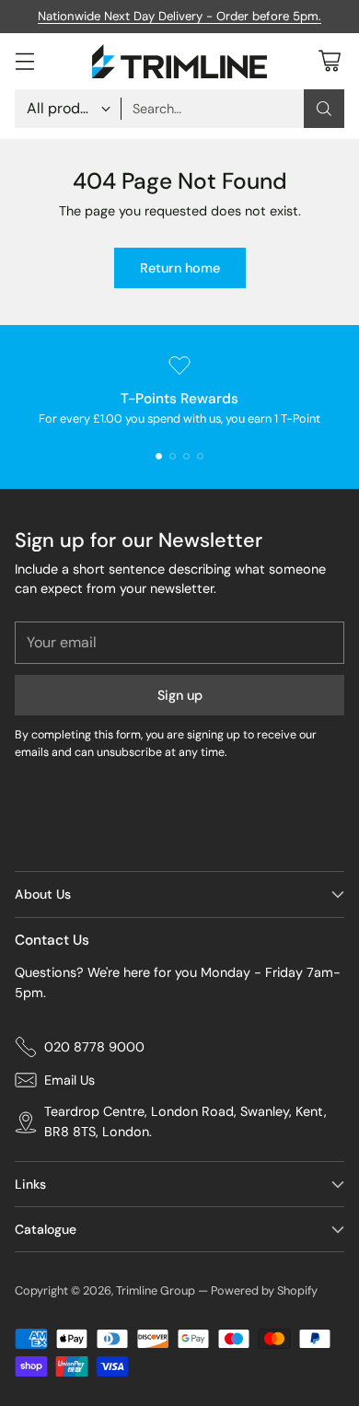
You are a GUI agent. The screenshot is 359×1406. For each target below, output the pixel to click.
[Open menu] (24, 61)
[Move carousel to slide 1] (159, 456)
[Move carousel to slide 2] (172, 456)
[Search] (324, 108)
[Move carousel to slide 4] (200, 456)
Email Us (69, 1080)
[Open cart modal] (329, 61)
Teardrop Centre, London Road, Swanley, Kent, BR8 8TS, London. (185, 1121)
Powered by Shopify (264, 1290)
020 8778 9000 (94, 1047)
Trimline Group (155, 1290)
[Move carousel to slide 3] (186, 456)
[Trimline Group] (179, 61)
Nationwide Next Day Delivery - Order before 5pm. (179, 16)
